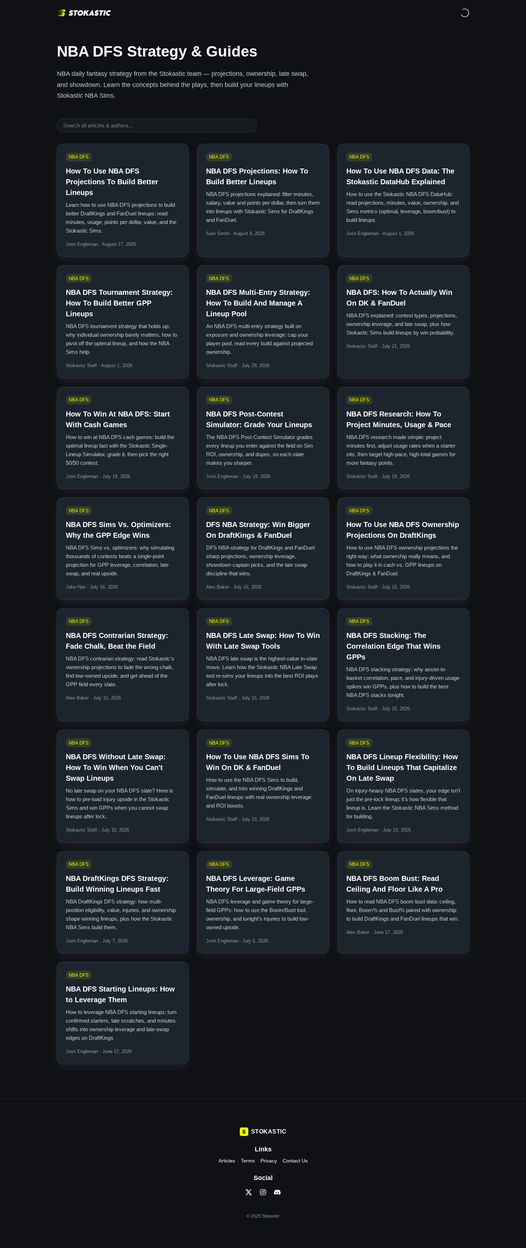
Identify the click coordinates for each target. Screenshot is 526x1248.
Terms (248, 1161)
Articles (227, 1161)
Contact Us (295, 1161)
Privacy (268, 1161)
